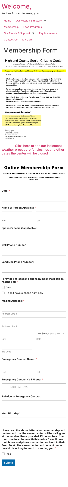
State (38, 339)
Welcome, (16, 6)
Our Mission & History (29, 20)
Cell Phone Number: (14, 245)
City (4, 339)
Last (38, 220)
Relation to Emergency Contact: (21, 396)
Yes (8, 287)
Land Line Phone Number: (18, 261)
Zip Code (6, 351)
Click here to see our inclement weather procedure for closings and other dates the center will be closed (33, 149)
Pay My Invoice (48, 33)
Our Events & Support (17, 33)
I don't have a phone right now (24, 292)
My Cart (27, 39)
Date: (6, 190)
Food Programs (32, 26)
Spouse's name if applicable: (19, 228)
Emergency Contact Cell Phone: (22, 379)
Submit (8, 462)
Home (7, 20)
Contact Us (11, 39)
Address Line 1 (9, 313)
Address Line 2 (9, 326)
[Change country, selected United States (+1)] (5, 386)
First (4, 220)
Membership (11, 26)
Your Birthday (11, 413)
